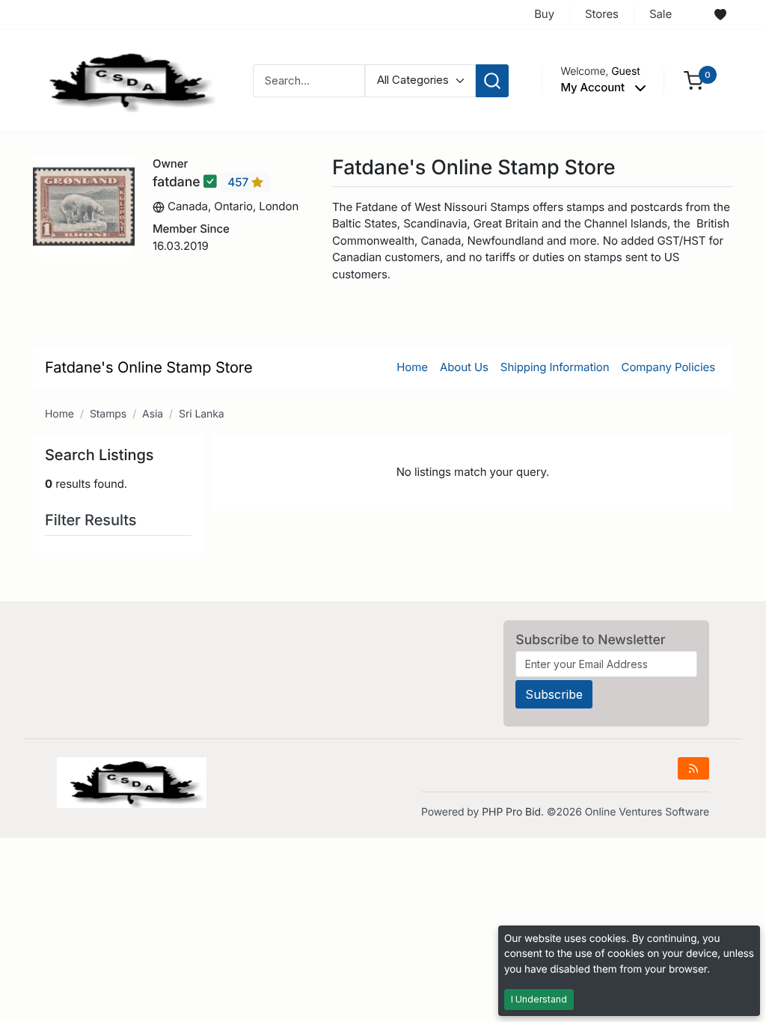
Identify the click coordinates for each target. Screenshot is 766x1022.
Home (412, 367)
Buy (544, 14)
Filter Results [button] (93, 520)
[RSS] (693, 768)
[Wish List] (720, 15)
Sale (660, 14)
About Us (464, 367)
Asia (152, 414)
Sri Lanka (201, 414)
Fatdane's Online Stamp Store (149, 367)
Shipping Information (555, 367)
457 (239, 182)
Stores (602, 14)
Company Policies (668, 367)
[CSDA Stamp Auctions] (126, 80)
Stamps (108, 414)
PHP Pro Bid (511, 812)
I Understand (539, 999)
